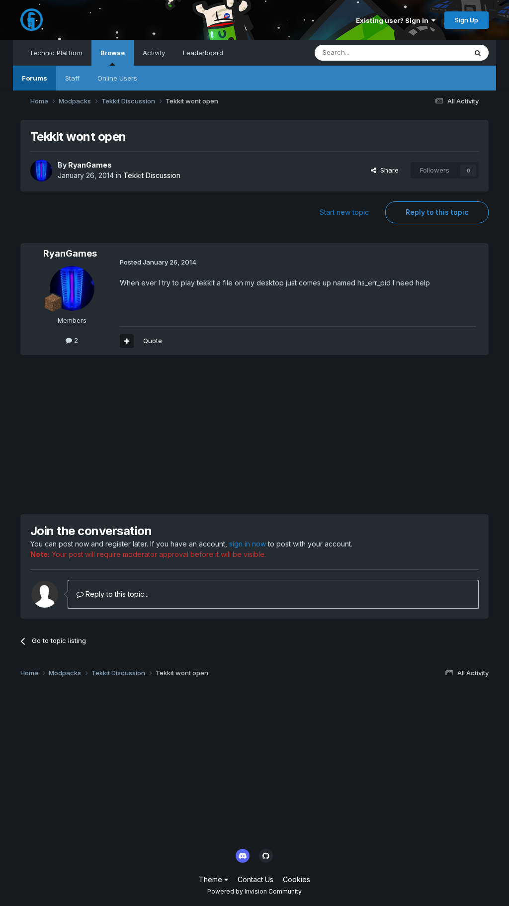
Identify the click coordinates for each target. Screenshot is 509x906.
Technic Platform (56, 53)
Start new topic (344, 212)
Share (387, 170)
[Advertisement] (136, 434)
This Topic (437, 52)
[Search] (478, 53)
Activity (154, 53)
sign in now (247, 544)
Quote (152, 341)
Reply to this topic (437, 212)
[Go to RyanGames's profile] (41, 170)
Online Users (117, 78)
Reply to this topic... (116, 594)
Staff (72, 78)
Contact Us (255, 879)
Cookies (296, 879)
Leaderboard (203, 53)
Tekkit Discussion (151, 175)
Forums (34, 78)
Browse (112, 53)
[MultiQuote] (127, 341)
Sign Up (466, 20)
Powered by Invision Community (254, 891)
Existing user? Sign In (393, 20)
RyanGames (90, 165)
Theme (211, 879)
